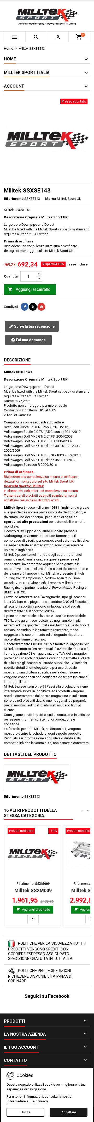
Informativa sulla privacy (27, 1101)
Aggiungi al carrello (29, 289)
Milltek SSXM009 (33, 890)
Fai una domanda (30, 340)
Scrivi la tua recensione (34, 326)
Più (35, 919)
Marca (50, 199)
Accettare (68, 1112)
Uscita (25, 1112)
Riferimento (14, 199)
